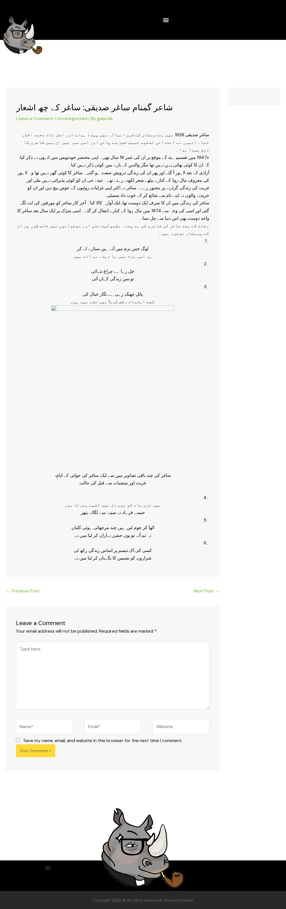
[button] (165, 20)
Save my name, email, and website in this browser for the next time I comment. (102, 740)
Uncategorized (72, 118)
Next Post (207, 591)
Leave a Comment (34, 118)
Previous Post (23, 591)
